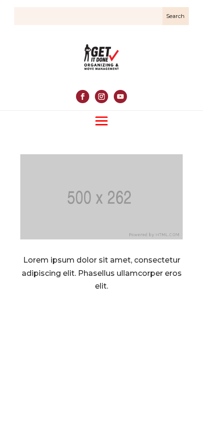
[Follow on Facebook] (82, 96)
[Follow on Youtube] (120, 96)
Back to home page (101, 318)
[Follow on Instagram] (101, 96)
